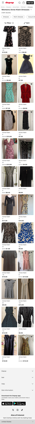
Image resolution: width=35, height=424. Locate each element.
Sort (27, 23)
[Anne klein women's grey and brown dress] (9, 176)
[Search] (19, 3)
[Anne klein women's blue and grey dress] (9, 120)
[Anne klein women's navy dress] (26, 64)
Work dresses (18, 17)
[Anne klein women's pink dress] (26, 260)
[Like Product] (15, 28)
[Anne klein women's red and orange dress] (26, 92)
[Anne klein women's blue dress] (26, 232)
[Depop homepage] (9, 3)
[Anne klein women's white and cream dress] (26, 289)
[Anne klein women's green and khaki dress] (26, 345)
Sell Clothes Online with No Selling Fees (17, 418)
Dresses (6, 17)
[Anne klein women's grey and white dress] (9, 289)
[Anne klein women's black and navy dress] (26, 120)
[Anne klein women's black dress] (26, 176)
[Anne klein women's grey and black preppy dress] (9, 260)
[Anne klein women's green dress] (9, 64)
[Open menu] (2, 2)
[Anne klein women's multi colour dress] (9, 36)
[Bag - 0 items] (24, 2)
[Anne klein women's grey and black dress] (9, 204)
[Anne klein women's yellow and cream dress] (26, 204)
